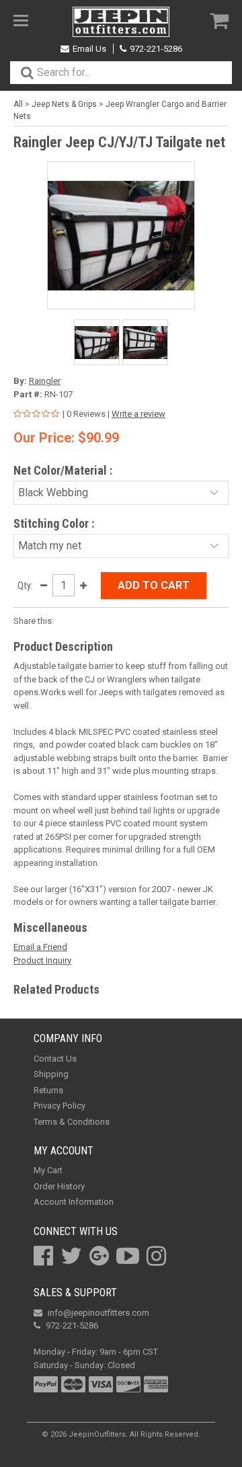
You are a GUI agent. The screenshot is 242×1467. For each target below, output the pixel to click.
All (18, 104)
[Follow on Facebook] (43, 1255)
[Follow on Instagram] (156, 1255)
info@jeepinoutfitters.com (98, 1313)
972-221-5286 (156, 49)
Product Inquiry (42, 960)
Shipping (51, 1074)
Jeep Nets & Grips (64, 104)
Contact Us (55, 1059)
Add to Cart (154, 585)
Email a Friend (40, 947)
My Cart (48, 1170)
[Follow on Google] (99, 1255)
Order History (59, 1186)
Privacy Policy (59, 1106)
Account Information (74, 1202)
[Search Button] (27, 72)
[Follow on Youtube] (127, 1255)
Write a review (138, 414)
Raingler (45, 381)
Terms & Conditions (72, 1122)
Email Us (89, 49)
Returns (48, 1090)
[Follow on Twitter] (71, 1255)
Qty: (25, 585)
